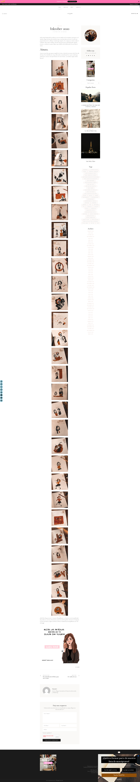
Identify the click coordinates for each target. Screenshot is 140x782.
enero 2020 (90, 258)
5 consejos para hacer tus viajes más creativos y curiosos (90, 105)
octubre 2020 (91, 243)
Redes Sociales (95, 219)
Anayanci (65, 31)
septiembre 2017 (90, 308)
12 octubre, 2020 (56, 31)
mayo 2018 (90, 294)
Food (90, 204)
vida (98, 223)
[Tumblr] (1, 392)
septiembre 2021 (90, 236)
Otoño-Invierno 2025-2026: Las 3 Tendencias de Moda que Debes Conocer (91, 766)
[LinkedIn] (1, 395)
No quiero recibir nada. (119, 779)
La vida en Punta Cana (90, 131)
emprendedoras (95, 197)
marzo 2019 (90, 276)
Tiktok (136, 4)
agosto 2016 (90, 332)
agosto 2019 (90, 267)
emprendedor (86, 197)
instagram (96, 204)
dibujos (90, 195)
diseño (96, 195)
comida (84, 171)
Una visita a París (90, 161)
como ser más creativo (90, 186)
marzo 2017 (90, 319)
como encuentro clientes (91, 182)
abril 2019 (90, 274)
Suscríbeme (119, 775)
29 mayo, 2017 (91, 129)
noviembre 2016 (90, 326)
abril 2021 (90, 240)
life (84, 206)
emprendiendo (90, 199)
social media (85, 223)
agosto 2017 (90, 310)
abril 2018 (90, 296)
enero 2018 (90, 301)
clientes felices (94, 169)
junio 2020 (90, 249)
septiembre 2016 (90, 330)
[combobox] (90, 83)
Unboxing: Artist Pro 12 (95, 770)
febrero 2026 (91, 231)
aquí (43, 623)
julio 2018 (90, 290)
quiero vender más (90, 217)
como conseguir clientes (90, 175)
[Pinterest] (1, 384)
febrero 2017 (91, 321)
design (84, 195)
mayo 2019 (90, 272)
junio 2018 (90, 292)
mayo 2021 (90, 238)
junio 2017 (90, 314)
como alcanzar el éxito (90, 173)
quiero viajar (86, 219)
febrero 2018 (91, 299)
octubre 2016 (91, 328)
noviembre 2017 (90, 305)
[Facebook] (1, 381)
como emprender (90, 180)
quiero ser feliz (90, 215)
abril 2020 (90, 252)
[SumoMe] (1, 400)
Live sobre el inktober (95, 772)
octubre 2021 (91, 234)
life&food (89, 206)
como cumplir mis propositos (90, 178)
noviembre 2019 (90, 261)
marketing (93, 208)
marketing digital (90, 210)
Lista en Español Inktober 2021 (94, 771)
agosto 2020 (90, 247)
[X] (1, 387)
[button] (70, 1)
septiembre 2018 (90, 287)
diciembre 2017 (90, 303)
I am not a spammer (47, 732)
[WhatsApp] (1, 389)
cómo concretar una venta (90, 193)
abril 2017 (90, 317)
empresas (87, 202)
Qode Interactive (52, 780)
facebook (94, 202)
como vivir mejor (91, 191)
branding (85, 169)
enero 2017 (90, 323)
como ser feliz (90, 184)
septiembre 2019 (90, 265)
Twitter (92, 223)
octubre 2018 (91, 285)
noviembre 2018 (90, 283)
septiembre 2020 (90, 245)
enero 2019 (90, 279)
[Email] (1, 397)
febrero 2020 (91, 256)
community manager (93, 171)
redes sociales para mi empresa (90, 221)
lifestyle (96, 206)
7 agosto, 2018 (90, 103)
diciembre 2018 (90, 281)
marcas (87, 208)
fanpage (84, 204)
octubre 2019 (91, 263)
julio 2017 (90, 312)
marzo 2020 (90, 254)
